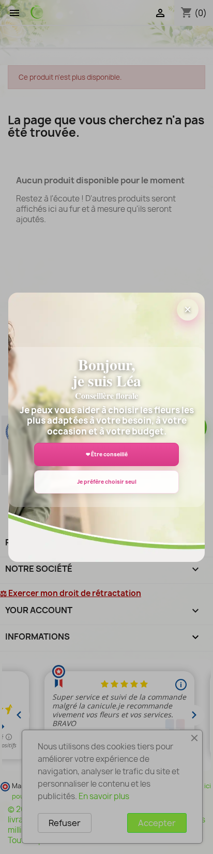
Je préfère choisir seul (106, 481)
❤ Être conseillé (107, 454)
